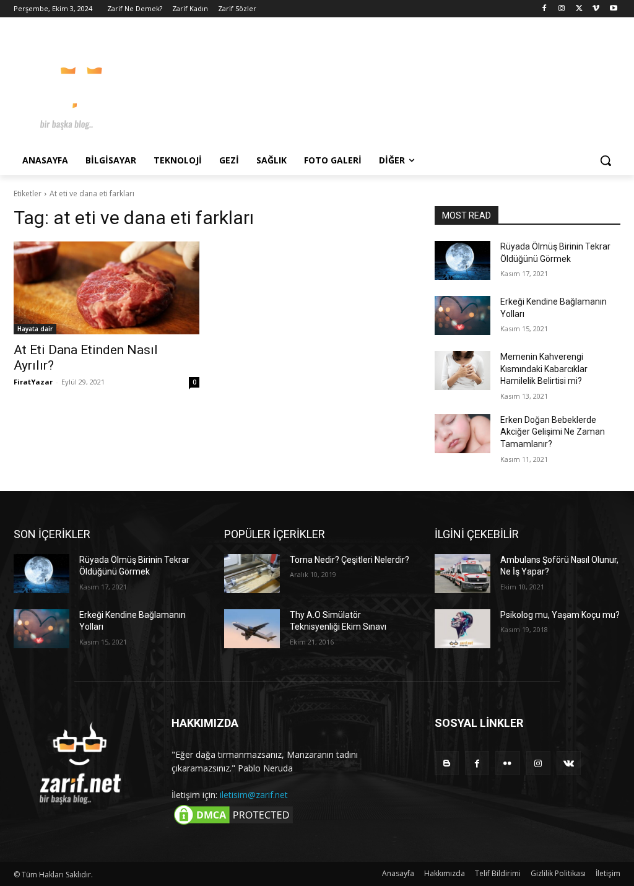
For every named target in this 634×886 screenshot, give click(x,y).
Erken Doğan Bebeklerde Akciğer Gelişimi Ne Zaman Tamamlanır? (552, 432)
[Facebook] (544, 9)
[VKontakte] (569, 763)
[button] (605, 160)
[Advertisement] (304, 86)
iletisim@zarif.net (254, 795)
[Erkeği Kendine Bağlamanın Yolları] (462, 315)
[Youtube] (613, 9)
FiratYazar (33, 381)
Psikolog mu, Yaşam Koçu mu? (560, 615)
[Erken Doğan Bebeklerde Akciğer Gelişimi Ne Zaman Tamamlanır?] (462, 433)
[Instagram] (562, 9)
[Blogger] (447, 763)
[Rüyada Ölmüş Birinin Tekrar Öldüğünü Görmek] (462, 260)
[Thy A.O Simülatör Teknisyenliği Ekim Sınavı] (252, 628)
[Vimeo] (596, 9)
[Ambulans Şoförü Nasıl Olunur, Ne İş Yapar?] (462, 573)
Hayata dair (35, 328)
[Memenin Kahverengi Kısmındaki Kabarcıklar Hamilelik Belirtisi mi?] (462, 370)
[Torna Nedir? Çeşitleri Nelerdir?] (252, 573)
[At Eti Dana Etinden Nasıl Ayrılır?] (106, 287)
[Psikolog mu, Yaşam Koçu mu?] (462, 628)
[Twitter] (579, 9)
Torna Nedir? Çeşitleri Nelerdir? (349, 560)
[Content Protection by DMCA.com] (233, 824)
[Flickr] (507, 763)
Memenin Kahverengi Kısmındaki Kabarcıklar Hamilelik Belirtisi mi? (544, 369)
